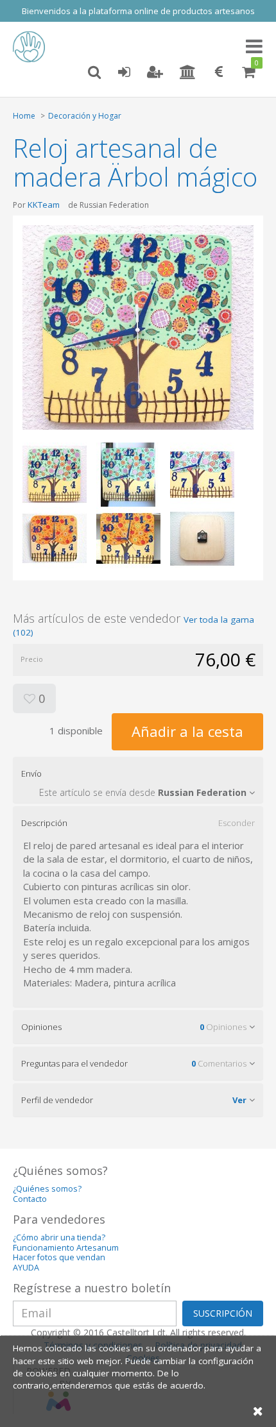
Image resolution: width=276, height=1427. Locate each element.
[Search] (94, 72)
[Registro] (155, 72)
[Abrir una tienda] (187, 72)
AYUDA (26, 1267)
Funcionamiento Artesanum (66, 1247)
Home (24, 115)
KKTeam (44, 204)
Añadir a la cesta (187, 731)
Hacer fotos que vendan (59, 1257)
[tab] (138, 779)
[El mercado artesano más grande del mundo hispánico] (32, 47)
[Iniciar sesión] (124, 72)
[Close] (258, 1410)
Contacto (30, 1199)
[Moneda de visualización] (219, 72)
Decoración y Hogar (84, 115)
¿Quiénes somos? (47, 1188)
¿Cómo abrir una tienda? (59, 1237)
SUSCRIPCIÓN (222, 1313)
